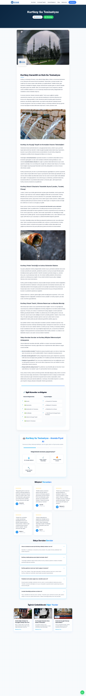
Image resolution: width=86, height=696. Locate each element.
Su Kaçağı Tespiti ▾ (41, 2)
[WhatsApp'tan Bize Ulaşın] (82, 692)
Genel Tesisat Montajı (28, 469)
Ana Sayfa (33, 2)
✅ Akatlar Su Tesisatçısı (30, 421)
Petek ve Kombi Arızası (57, 458)
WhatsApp (49, 17)
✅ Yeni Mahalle (28, 413)
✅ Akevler (27, 401)
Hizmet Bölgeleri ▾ (52, 2)
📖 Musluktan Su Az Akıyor (51, 409)
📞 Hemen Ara (37, 17)
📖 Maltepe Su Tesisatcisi (51, 405)
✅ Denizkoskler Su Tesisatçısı (31, 409)
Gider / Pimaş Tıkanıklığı (43, 458)
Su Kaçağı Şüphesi (29, 459)
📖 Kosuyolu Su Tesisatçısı (51, 401)
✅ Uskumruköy (28, 405)
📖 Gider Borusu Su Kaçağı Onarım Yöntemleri (52, 414)
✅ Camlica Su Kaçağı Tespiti (31, 417)
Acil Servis (72, 2)
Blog (59, 2)
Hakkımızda (64, 2)
